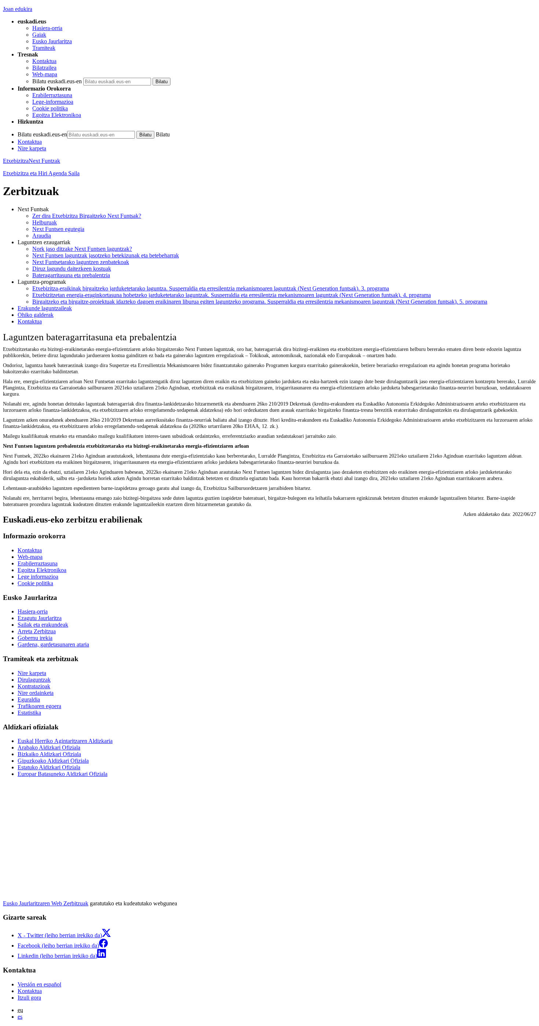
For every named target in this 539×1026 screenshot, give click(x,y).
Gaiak (39, 35)
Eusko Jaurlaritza (52, 41)
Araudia (41, 235)
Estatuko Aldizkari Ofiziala (49, 767)
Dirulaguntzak (34, 680)
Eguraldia (29, 699)
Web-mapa (44, 74)
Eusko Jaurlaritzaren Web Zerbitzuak (45, 903)
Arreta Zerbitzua (37, 631)
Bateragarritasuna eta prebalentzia (71, 275)
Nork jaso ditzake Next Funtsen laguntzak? (82, 249)
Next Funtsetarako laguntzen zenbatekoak (80, 262)
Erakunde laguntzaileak (45, 308)
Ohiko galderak (36, 315)
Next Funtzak (44, 161)
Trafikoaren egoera (39, 706)
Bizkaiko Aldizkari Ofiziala (49, 754)
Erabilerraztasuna (52, 95)
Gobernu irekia (35, 638)
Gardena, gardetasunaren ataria (53, 644)
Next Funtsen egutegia (58, 229)
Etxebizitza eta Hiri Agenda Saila (41, 173)
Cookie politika (50, 108)
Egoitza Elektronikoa (56, 115)
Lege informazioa (38, 577)
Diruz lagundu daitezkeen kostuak (71, 268)
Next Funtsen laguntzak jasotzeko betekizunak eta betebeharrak (105, 255)
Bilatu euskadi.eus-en (57, 81)
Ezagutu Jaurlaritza (40, 618)
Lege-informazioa (52, 102)
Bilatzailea (44, 68)
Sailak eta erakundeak (43, 625)
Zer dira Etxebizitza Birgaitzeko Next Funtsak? (86, 216)
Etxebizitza (16, 161)
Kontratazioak (34, 686)
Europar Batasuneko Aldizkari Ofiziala (62, 774)
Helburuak (44, 222)
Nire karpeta (32, 148)
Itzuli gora (29, 997)
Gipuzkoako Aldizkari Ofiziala (53, 761)
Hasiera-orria (47, 28)
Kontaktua (44, 61)
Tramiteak (43, 48)
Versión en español (39, 984)
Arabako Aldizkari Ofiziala (49, 747)
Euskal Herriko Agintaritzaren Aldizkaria (65, 741)
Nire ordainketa (36, 693)
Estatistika (29, 713)
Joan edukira (17, 9)
